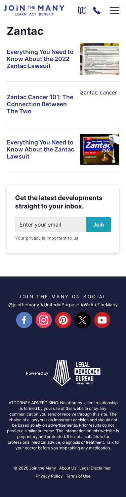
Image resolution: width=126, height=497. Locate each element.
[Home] (34, 9)
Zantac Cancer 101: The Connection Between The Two (40, 104)
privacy (33, 238)
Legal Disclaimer (95, 468)
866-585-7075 (97, 10)
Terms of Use (78, 476)
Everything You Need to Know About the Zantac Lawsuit (40, 149)
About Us (67, 468)
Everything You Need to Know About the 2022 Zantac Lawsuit (40, 58)
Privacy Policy (49, 476)
